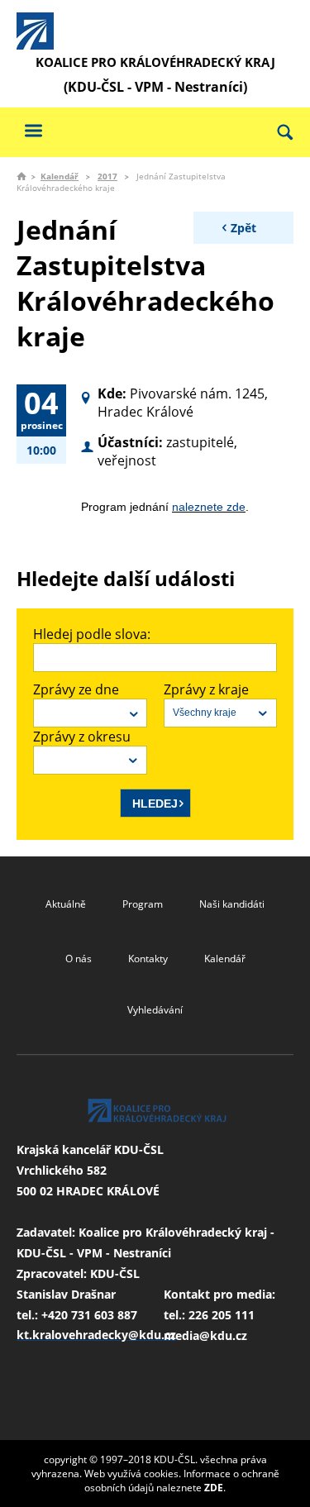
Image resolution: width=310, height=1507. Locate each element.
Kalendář (60, 176)
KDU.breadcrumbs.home (21, 176)
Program (142, 904)
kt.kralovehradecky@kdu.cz (96, 1334)
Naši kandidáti (232, 904)
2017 (107, 176)
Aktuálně (65, 904)
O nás (78, 958)
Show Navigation (33, 130)
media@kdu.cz (205, 1335)
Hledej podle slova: (91, 634)
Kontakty (148, 958)
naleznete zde (209, 506)
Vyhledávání (155, 1010)
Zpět (243, 228)
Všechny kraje (204, 712)
